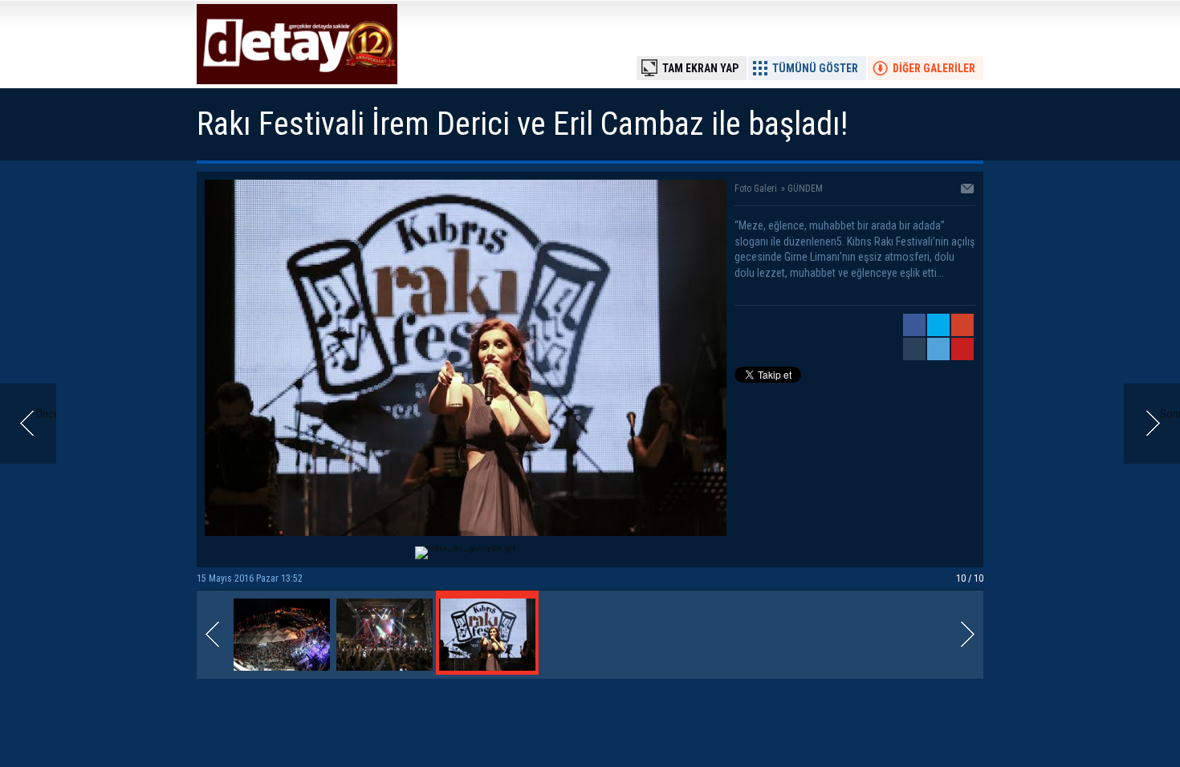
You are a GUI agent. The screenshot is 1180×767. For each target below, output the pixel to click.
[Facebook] (914, 325)
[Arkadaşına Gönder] (968, 190)
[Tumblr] (914, 349)
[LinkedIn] (938, 349)
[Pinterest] (962, 349)
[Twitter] (938, 325)
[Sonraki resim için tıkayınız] (465, 532)
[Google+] (962, 325)
